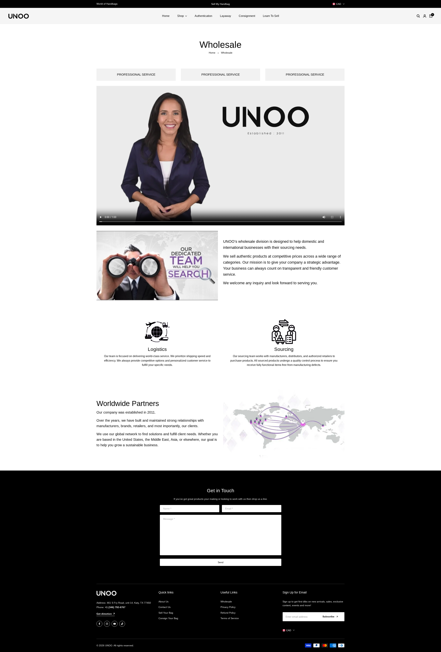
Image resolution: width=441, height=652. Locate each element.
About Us (163, 601)
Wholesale (226, 601)
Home (212, 52)
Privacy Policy (227, 607)
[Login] (424, 16)
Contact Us (164, 607)
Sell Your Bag (165, 612)
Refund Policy (227, 612)
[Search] (418, 16)
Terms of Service (229, 618)
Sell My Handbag (220, 4)
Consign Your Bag (168, 618)
